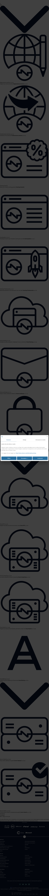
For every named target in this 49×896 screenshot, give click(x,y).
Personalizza (24, 458)
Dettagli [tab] (24, 439)
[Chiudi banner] (47, 436)
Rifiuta (9, 458)
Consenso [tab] (8, 439)
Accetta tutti (40, 458)
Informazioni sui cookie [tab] (40, 439)
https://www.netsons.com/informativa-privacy (26, 453)
